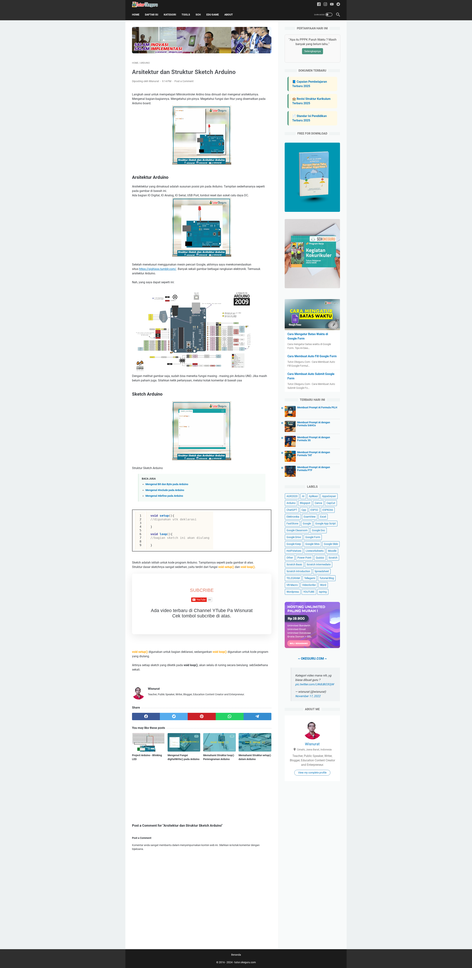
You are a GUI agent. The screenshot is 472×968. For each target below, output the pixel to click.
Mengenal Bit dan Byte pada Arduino (166, 484)
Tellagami (309, 578)
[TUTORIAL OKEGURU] (147, 4)
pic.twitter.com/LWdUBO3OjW (314, 684)
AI (303, 496)
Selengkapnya (312, 51)
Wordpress (293, 591)
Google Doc (318, 530)
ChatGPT (292, 509)
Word (323, 584)
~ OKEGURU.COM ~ (312, 658)
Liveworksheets (315, 550)
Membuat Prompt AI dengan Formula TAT (313, 454)
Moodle (332, 550)
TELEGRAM (293, 578)
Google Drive (294, 537)
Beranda (236, 954)
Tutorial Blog (327, 578)
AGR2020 (292, 496)
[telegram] (338, 4)
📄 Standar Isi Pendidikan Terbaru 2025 (309, 118)
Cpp (303, 509)
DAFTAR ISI (151, 14)
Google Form (312, 537)
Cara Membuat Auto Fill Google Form (312, 356)
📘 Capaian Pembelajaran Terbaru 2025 (309, 84)
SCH (198, 14)
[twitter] (174, 716)
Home (135, 14)
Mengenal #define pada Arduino (164, 495)
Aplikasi (313, 496)
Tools (186, 14)
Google (307, 523)
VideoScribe (309, 584)
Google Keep (294, 543)
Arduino (291, 503)
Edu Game (212, 14)
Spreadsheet (322, 571)
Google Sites (312, 543)
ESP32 (314, 509)
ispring (323, 591)
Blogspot (305, 503)
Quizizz (320, 557)
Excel (323, 516)
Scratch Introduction (298, 571)
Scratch (333, 557)
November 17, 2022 (307, 696)
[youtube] (332, 4)
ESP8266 (327, 509)
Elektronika (293, 516)
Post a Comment (184, 81)
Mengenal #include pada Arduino (164, 490)
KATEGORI (170, 14)
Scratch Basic (294, 564)
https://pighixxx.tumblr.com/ (157, 269)
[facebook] (319, 4)
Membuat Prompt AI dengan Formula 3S (313, 439)
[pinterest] (202, 716)
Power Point (304, 557)
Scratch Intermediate (319, 564)
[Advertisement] (201, 791)
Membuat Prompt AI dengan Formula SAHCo (313, 424)
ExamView (310, 516)
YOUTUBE (309, 591)
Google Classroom (297, 530)
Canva (318, 503)
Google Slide (331, 543)
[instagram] (325, 4)
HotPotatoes (294, 550)
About (228, 14)
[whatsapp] (230, 716)
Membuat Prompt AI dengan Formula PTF (313, 469)
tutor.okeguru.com (245, 962)
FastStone (292, 523)
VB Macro (292, 584)
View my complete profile (312, 772)
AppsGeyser (329, 496)
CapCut (331, 503)
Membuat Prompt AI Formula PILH (317, 407)
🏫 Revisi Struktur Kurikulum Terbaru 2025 (311, 101)
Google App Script (325, 523)
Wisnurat (312, 744)
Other (290, 557)
